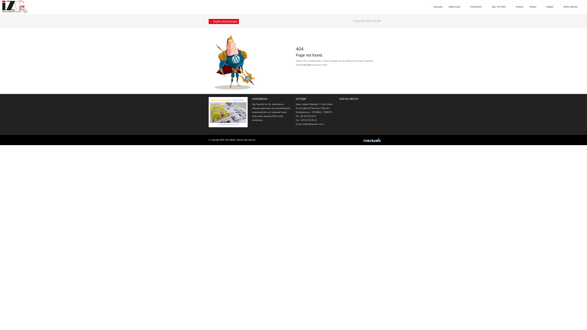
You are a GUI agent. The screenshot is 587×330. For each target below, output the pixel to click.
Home (368, 21)
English (549, 7)
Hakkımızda (454, 7)
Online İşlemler (570, 7)
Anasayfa (437, 7)
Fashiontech (476, 7)
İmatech (519, 7)
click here (307, 65)
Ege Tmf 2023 (499, 7)
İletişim (533, 7)
